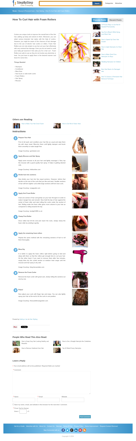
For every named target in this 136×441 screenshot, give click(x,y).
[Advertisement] (51, 26)
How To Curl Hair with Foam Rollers (57, 11)
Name (16, 397)
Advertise (118, 3)
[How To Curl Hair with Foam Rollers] (75, 47)
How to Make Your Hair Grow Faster (33, 123)
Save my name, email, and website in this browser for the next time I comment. (40, 404)
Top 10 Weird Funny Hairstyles (71, 348)
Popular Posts (99, 20)
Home (15, 11)
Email (41, 397)
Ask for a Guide (19, 426)
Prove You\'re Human (21, 408)
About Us (42, 426)
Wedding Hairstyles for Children (111, 62)
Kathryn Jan (24, 319)
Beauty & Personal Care (26, 11)
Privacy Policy (78, 426)
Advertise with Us (32, 426)
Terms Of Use (67, 426)
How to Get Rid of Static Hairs (71, 123)
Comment (17, 370)
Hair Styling (40, 11)
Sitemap (59, 426)
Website (64, 396)
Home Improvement (91, 426)
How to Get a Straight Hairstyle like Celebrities (76, 341)
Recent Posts (115, 20)
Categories (109, 3)
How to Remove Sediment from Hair (33, 348)
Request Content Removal (109, 426)
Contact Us (51, 426)
